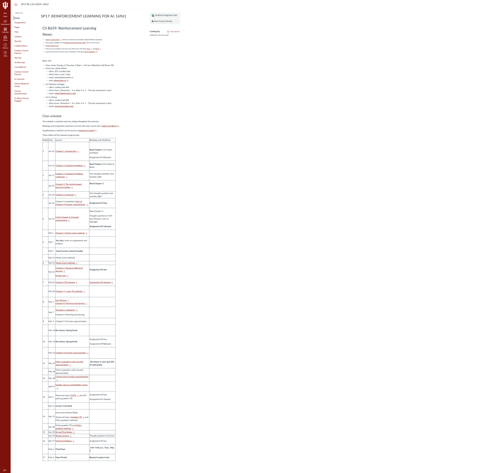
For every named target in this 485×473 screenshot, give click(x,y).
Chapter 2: (69, 166)
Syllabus (18, 37)
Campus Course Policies (21, 52)
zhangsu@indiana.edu (64, 106)
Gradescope (19, 62)
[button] (5, 46)
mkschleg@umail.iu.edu (65, 93)
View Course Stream (163, 21)
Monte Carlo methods (65, 263)
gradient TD (76, 417)
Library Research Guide (21, 85)
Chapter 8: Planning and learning (70, 303)
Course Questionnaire (20, 92)
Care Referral (20, 67)
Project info (61, 276)
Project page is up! (52, 46)
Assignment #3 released (100, 282)
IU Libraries (19, 79)
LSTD (73, 395)
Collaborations (20, 46)
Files (16, 32)
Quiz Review (61, 300)
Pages (17, 27)
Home (17, 18)
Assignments (20, 23)
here (97, 49)
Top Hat (17, 58)
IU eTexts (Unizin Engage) (21, 99)
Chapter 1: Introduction (66, 151)
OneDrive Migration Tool (166, 15)
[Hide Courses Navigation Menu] (16, 4)
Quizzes (17, 41)
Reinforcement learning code (75, 43)
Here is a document (52, 40)
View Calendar (175, 31)
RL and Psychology (64, 432)
